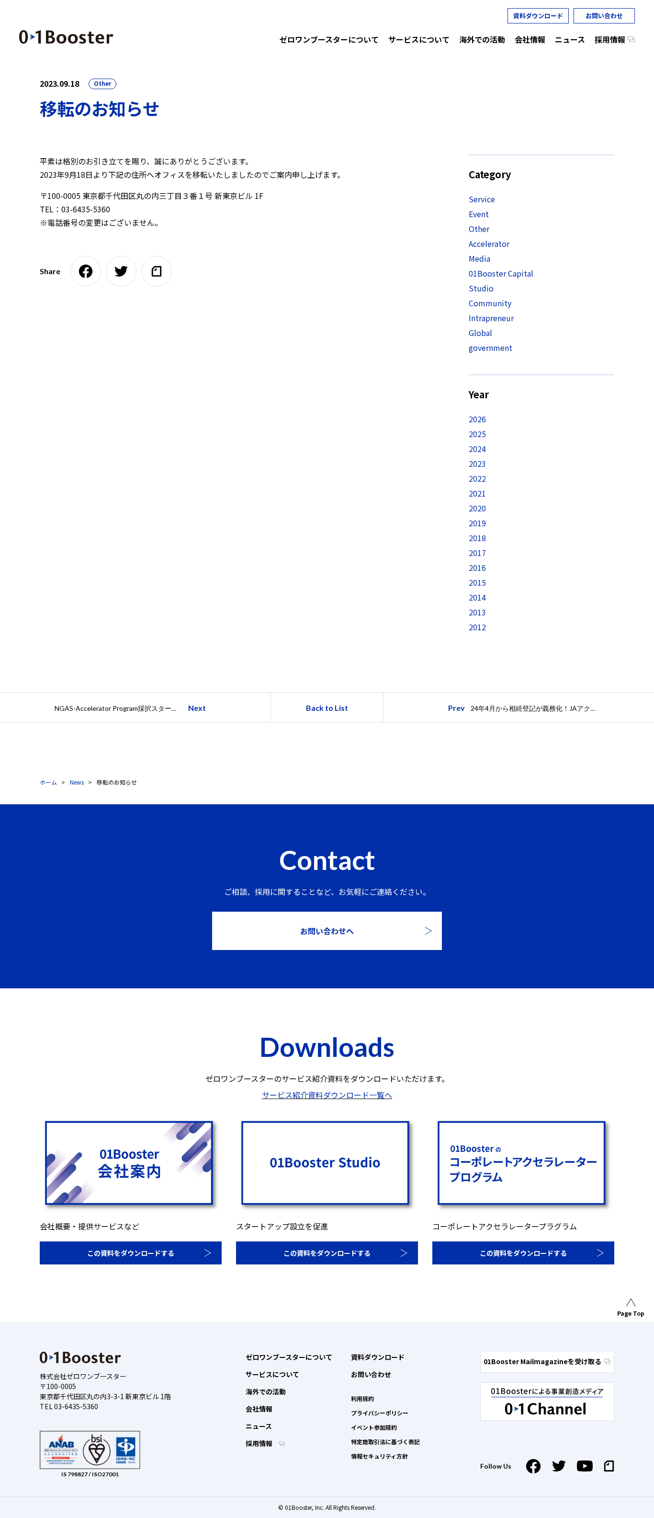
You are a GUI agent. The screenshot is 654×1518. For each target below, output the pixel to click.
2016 (477, 567)
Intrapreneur (491, 318)
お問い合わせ (604, 15)
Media (479, 258)
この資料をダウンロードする (130, 1253)
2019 (477, 523)
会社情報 (259, 1409)
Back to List (327, 707)
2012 (477, 627)
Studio (481, 288)
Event (479, 214)
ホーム (48, 782)
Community (490, 303)
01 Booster (66, 37)
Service (482, 199)
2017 (477, 552)
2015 (477, 582)
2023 (477, 463)
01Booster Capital (501, 273)
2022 (477, 478)
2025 (477, 434)
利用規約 (362, 1398)
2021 (477, 493)
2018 (477, 538)
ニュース (259, 1426)
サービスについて (272, 1374)
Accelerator (489, 243)
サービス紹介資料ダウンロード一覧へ (327, 1095)
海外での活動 (266, 1391)
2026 (477, 419)
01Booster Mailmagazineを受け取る (542, 1361)
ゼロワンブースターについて (289, 1357)
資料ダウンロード (538, 15)
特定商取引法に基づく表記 (385, 1441)
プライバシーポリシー (379, 1413)
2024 (477, 448)
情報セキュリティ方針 (379, 1456)
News (77, 782)
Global (480, 332)
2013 (477, 612)
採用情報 (260, 1443)
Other (102, 83)
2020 (477, 508)
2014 (477, 597)
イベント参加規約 (374, 1427)
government (490, 347)
